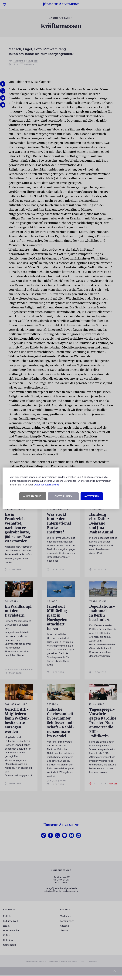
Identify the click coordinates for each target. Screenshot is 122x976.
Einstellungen (63, 496)
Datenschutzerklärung (46, 484)
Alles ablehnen (32, 496)
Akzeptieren (91, 496)
